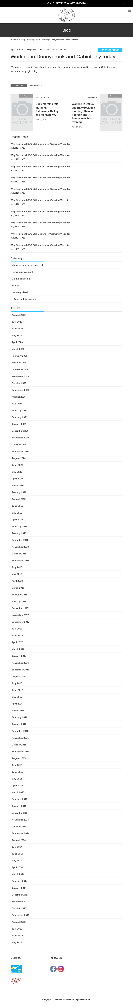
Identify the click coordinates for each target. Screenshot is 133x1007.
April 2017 (17, 642)
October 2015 (19, 744)
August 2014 (19, 840)
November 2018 (20, 547)
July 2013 (17, 928)
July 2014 (17, 847)
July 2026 (17, 321)
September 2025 (20, 390)
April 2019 (17, 519)
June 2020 (17, 465)
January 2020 (19, 492)
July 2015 (17, 765)
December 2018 (20, 540)
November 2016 (20, 663)
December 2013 (20, 894)
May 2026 (17, 335)
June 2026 (17, 328)
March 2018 (18, 588)
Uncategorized (110, 50)
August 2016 (19, 676)
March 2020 (18, 485)
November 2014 (20, 819)
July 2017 (17, 628)
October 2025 (19, 383)
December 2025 (20, 369)
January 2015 (19, 806)
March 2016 (18, 710)
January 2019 (19, 533)
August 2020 (19, 458)
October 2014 (19, 826)
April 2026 (17, 342)
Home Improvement (22, 272)
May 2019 (17, 513)
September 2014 (20, 833)
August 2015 (19, 758)
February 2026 (19, 356)
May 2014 (17, 860)
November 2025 (20, 376)
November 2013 (20, 901)
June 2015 (17, 772)
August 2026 (19, 315)
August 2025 (19, 397)
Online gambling (21, 278)
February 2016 (19, 717)
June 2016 (17, 690)
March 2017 (18, 649)
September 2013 (20, 915)
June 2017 (17, 635)
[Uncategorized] (22, 100)
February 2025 (19, 410)
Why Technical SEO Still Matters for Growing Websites (41, 144)
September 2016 (20, 669)
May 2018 (17, 574)
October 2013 (19, 908)
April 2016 (17, 703)
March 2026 (18, 349)
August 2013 (19, 922)
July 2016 (17, 683)
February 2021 (19, 417)
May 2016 (17, 697)
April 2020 (17, 478)
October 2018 (19, 553)
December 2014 (20, 813)
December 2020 (20, 431)
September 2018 (20, 560)
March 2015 (18, 792)
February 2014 (19, 881)
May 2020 (17, 472)
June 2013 (17, 935)
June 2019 (17, 506)
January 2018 (19, 601)
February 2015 (19, 799)
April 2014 (17, 867)
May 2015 (17, 778)
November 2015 (20, 738)
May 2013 (17, 942)
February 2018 (19, 594)
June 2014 (17, 853)
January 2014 (19, 888)
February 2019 (19, 526)
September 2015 (20, 751)
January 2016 (19, 724)
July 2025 (17, 403)
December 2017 (20, 608)
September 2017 (20, 622)
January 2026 (19, 362)
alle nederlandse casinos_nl (27, 265)
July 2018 (17, 567)
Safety (15, 285)
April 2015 (17, 785)
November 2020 (20, 437)
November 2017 (20, 615)
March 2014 (18, 874)
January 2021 (19, 424)
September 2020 (20, 451)
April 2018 (17, 581)
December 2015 (20, 731)
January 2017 (19, 656)
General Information (25, 299)
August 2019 (19, 499)
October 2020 (19, 444)
